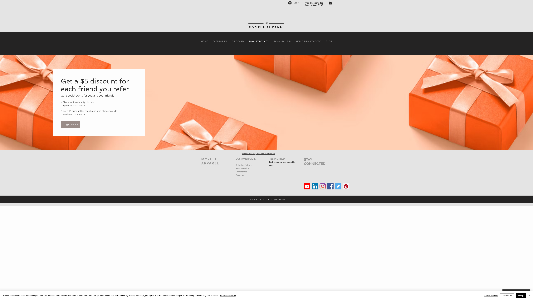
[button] (330, 2)
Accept (521, 295)
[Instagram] (323, 186)
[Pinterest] (346, 186)
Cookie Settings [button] (491, 295)
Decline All (507, 295)
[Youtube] (307, 186)
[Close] (529, 295)
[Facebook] (330, 186)
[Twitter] (338, 186)
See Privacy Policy (228, 295)
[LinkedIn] (315, 186)
